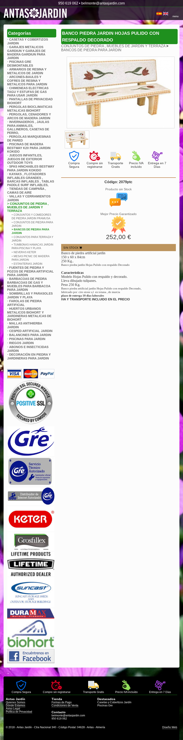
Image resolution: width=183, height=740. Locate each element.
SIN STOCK (71, 248)
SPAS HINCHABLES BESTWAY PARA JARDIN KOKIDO (30, 168)
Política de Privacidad (19, 711)
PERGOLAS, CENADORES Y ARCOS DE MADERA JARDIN (29, 116)
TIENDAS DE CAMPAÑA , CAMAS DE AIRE (26, 190)
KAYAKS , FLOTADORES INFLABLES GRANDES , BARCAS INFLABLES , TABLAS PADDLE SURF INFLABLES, (30, 179)
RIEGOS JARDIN (21, 343)
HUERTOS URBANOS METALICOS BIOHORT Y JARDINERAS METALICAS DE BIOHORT (29, 314)
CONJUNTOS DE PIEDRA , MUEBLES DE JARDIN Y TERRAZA (113, 46)
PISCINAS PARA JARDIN (27, 339)
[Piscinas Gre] (30, 455)
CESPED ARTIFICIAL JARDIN (30, 331)
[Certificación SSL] (30, 424)
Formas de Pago (62, 702)
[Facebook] (30, 662)
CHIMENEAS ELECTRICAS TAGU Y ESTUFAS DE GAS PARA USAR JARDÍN (27, 91)
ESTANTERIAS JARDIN (28, 263)
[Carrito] (155, 13)
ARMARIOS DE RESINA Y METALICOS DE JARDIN (26, 71)
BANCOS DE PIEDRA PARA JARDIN (91, 50)
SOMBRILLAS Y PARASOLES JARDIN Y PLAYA (30, 295)
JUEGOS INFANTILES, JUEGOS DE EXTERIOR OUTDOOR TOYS (24, 159)
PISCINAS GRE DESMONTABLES (20, 63)
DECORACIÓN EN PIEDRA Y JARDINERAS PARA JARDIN (29, 356)
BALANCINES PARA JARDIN (30, 335)
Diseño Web (169, 727)
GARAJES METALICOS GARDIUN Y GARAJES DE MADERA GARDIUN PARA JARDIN (26, 52)
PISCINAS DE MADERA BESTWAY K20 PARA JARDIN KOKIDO (28, 147)
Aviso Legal (13, 708)
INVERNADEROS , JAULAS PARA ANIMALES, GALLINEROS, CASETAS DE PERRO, (28, 127)
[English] (165, 13)
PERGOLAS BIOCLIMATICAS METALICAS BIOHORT (29, 108)
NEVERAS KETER (25, 252)
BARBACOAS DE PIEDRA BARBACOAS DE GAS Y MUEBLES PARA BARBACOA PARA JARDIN (28, 284)
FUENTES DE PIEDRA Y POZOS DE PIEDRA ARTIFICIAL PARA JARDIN (30, 271)
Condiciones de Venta (65, 705)
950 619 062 (68, 3)
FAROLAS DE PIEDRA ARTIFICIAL (24, 303)
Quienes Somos (15, 702)
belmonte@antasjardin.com (103, 3)
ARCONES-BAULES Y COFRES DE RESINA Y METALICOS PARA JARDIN (27, 80)
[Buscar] (154, 13)
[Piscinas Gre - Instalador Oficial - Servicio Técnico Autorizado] (30, 504)
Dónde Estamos (15, 705)
